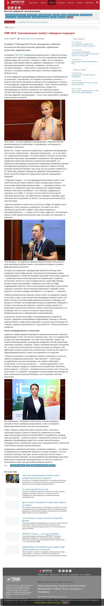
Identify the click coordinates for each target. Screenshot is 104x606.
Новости (43, 3)
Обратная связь (54, 574)
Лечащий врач (45, 588)
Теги (81, 574)
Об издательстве (43, 574)
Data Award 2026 (10, 22)
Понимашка (43, 591)
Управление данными (57, 596)
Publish (57, 588)
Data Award (89, 3)
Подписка (87, 574)
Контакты (71, 3)
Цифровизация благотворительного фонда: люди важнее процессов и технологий (43, 548)
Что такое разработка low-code (35, 489)
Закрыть (65, 602)
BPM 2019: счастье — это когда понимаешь (40, 533)
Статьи (51, 3)
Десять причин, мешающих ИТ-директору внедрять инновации (44, 503)
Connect (79, 3)
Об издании (61, 3)
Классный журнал (72, 588)
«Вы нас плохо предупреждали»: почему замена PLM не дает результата (85, 91)
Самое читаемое (78, 39)
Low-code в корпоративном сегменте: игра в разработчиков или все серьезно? (41, 476)
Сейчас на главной (79, 70)
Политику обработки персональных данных (47, 602)
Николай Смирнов (25, 39)
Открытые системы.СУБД (72, 585)
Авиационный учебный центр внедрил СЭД (84, 62)
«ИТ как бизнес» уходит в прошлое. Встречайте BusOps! (42, 519)
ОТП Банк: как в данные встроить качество (33, 22)
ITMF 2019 (18, 55)
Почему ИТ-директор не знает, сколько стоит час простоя (85, 83)
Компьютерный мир (47, 585)
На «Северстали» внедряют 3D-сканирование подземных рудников (83, 45)
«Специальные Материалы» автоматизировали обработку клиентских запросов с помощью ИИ (85, 53)
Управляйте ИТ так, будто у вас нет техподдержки (83, 76)
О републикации (73, 574)
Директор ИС (33, 3)
